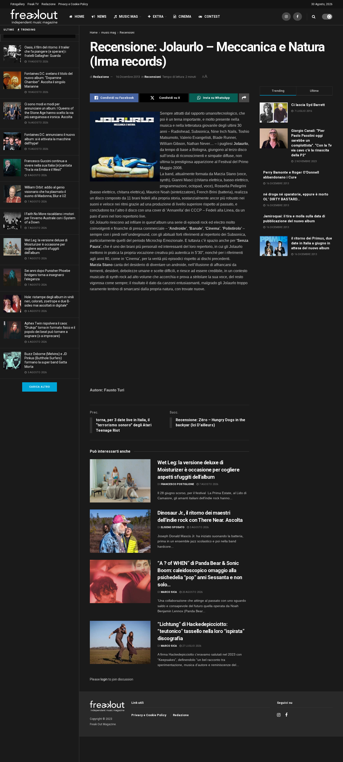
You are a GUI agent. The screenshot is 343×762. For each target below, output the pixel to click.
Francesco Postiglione (177, 484)
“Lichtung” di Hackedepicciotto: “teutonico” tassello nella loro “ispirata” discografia (201, 631)
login (104, 679)
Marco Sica (169, 592)
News (101, 16)
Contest (212, 16)
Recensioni (127, 32)
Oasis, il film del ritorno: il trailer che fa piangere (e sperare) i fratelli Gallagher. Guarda (47, 51)
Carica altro (39, 386)
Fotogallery (17, 4)
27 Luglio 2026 (191, 645)
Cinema (184, 16)
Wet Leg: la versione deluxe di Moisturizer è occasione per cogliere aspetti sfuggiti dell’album (198, 470)
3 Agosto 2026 (199, 527)
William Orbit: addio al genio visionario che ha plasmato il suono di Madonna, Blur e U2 (45, 191)
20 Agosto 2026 (192, 592)
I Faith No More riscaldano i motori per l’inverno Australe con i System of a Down (49, 218)
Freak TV (33, 4)
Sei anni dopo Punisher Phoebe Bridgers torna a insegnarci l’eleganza (47, 275)
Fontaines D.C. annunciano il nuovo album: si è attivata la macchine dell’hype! (49, 139)
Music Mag (128, 16)
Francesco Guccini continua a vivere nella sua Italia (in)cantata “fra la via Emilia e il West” (48, 165)
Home (79, 16)
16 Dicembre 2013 (128, 77)
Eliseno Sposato (172, 527)
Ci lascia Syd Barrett (308, 105)
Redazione (49, 4)
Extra (158, 16)
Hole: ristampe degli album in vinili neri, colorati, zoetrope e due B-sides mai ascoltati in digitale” (49, 301)
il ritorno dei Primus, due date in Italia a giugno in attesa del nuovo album (311, 243)
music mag (108, 32)
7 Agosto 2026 (208, 484)
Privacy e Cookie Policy (73, 4)
